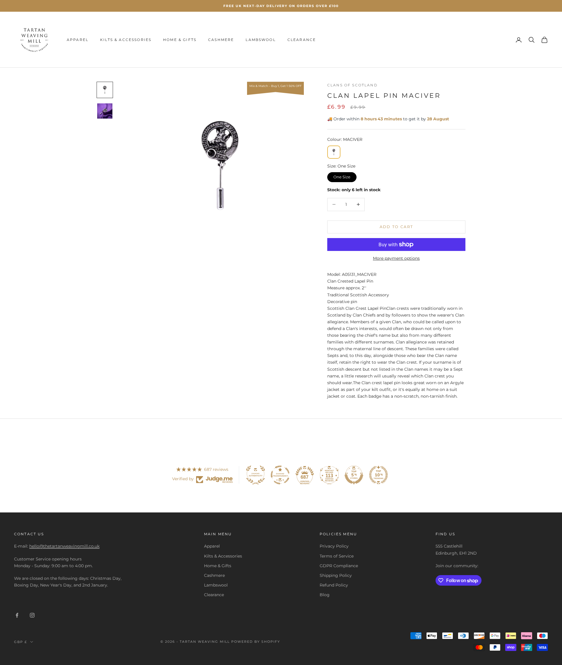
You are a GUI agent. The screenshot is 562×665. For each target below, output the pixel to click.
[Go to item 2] (105, 111)
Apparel (77, 39)
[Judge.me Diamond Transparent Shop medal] (280, 475)
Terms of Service (337, 556)
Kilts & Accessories (125, 39)
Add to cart (396, 226)
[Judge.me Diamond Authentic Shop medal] (255, 475)
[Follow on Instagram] (32, 615)
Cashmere (221, 39)
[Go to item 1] (105, 90)
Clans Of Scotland (352, 85)
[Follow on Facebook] (17, 615)
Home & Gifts (179, 39)
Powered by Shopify (255, 642)
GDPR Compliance (339, 565)
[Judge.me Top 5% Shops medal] (354, 475)
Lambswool (260, 39)
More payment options (396, 258)
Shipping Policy (336, 575)
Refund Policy (334, 585)
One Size (342, 175)
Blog (325, 594)
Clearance (301, 39)
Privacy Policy (334, 546)
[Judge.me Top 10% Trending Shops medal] (378, 475)
